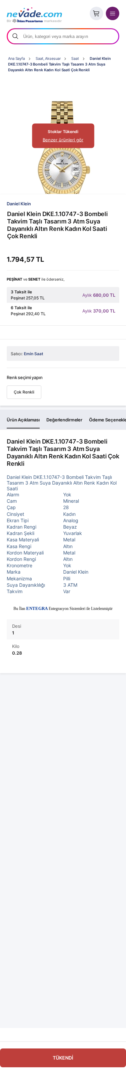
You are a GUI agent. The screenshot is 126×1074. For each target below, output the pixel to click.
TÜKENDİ (63, 1058)
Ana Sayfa (16, 58)
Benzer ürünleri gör (63, 139)
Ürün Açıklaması (23, 419)
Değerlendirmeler (64, 419)
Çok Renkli (24, 392)
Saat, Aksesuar (48, 58)
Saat (75, 58)
